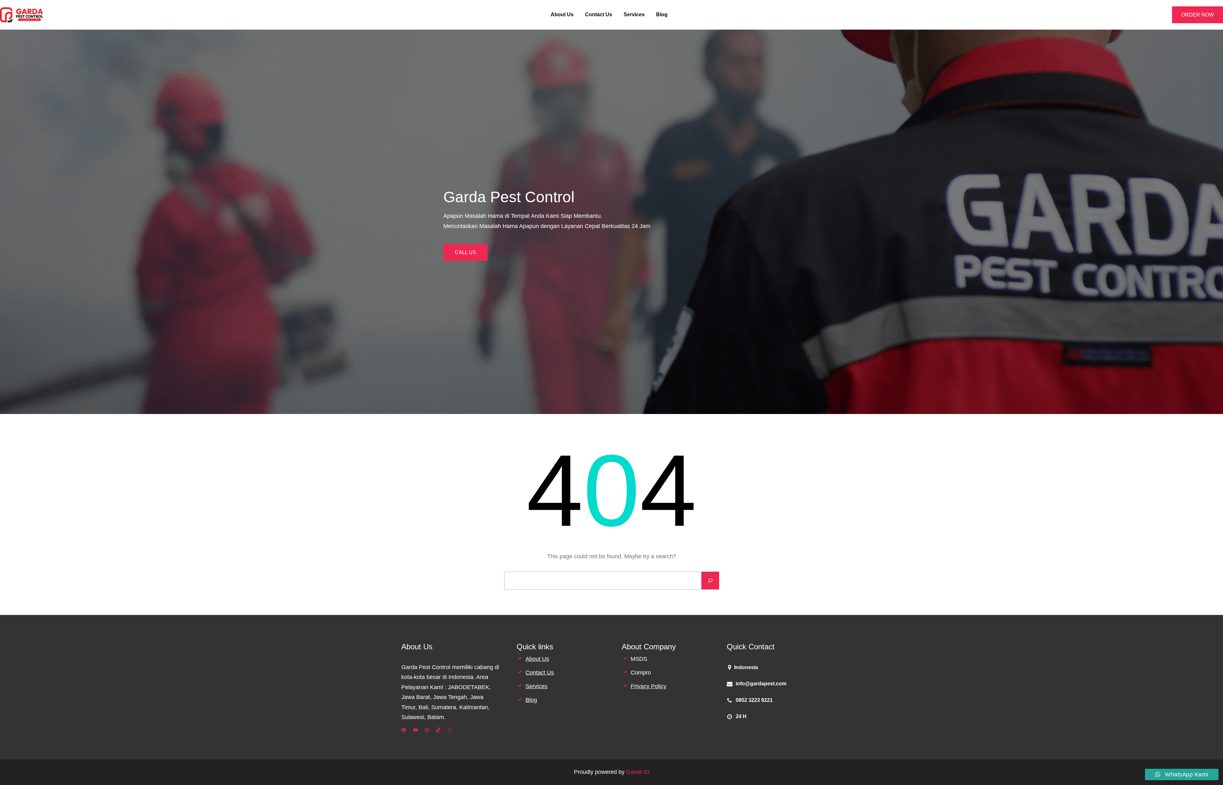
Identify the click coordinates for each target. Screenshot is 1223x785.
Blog (531, 700)
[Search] (710, 580)
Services (536, 686)
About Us (537, 659)
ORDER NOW (1197, 15)
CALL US (465, 252)
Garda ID (637, 772)
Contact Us (540, 672)
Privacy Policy (648, 686)
